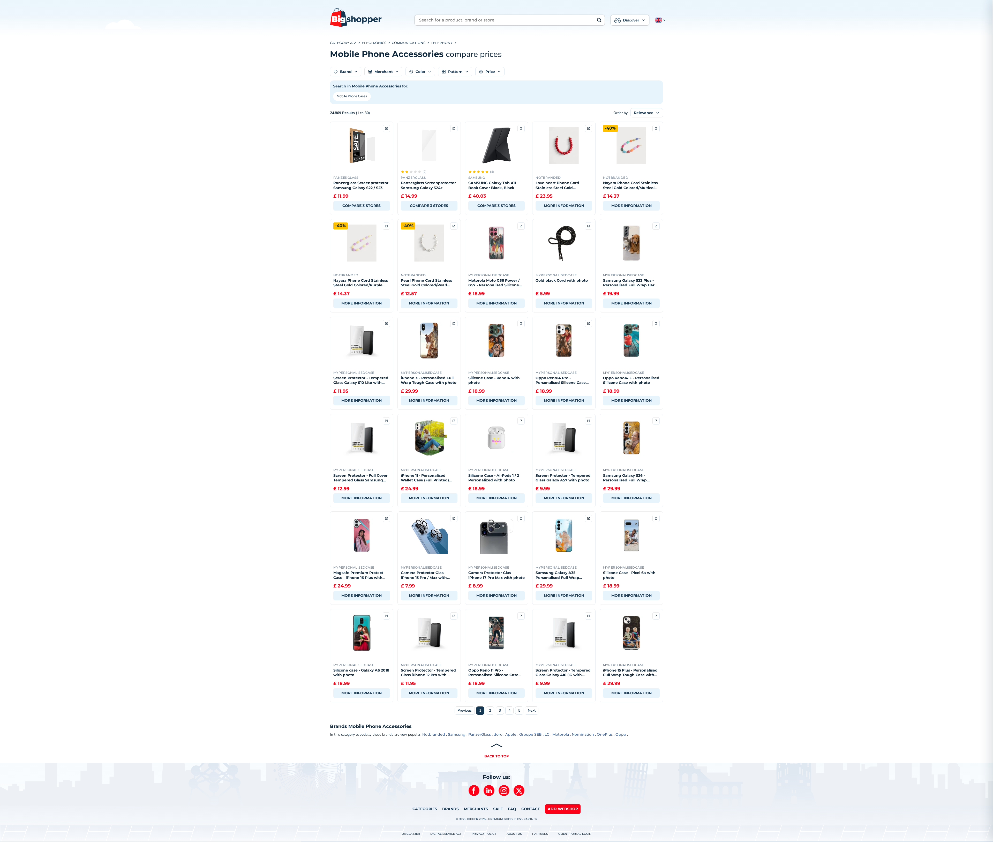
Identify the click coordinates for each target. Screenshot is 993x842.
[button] (659, 20)
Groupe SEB (530, 734)
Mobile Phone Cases (352, 96)
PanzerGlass (479, 734)
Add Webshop (563, 809)
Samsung (456, 734)
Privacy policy (484, 834)
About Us (514, 834)
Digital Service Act (445, 834)
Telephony (442, 43)
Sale (498, 809)
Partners (540, 834)
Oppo (620, 734)
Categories (424, 809)
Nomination (583, 734)
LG (547, 734)
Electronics (374, 43)
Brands (450, 809)
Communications (408, 43)
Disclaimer (411, 834)
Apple (510, 734)
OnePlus (605, 734)
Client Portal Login (574, 834)
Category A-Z (343, 43)
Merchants (476, 809)
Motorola (560, 734)
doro (498, 734)
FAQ (512, 809)
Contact (530, 809)
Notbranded (433, 734)
